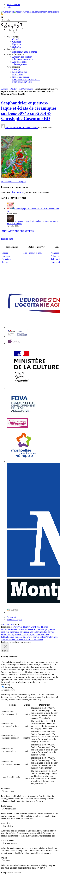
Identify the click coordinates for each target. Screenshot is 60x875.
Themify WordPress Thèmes (35, 627)
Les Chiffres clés (19, 72)
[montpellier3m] (24, 461)
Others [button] (4, 858)
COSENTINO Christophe (21, 89)
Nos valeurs (17, 74)
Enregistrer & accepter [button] (11, 872)
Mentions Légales (14, 619)
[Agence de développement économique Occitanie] (23, 417)
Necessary (9, 687)
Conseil (15, 39)
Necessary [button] (5, 684)
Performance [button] (6, 806)
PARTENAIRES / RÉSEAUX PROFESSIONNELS (26, 80)
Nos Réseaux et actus (32, 253)
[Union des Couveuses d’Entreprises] (13, 612)
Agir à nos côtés (19, 62)
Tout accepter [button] (25, 642)
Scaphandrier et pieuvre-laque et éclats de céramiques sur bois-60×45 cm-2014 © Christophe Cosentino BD (28, 110)
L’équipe (16, 69)
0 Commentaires (30, 127)
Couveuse (16, 42)
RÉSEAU (16, 47)
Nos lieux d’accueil (20, 77)
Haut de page (7, 239)
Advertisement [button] (7, 840)
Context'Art (8, 624)
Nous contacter (13, 4)
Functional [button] (5, 788)
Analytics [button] (5, 823)
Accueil (4, 89)
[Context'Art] (12, 32)
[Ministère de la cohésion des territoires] (17, 336)
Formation (16, 44)
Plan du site (12, 617)
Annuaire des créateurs (22, 57)
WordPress (18, 627)
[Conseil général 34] (17, 427)
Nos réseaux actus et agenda (24, 52)
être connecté (17, 192)
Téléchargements (19, 64)
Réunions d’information (22, 59)
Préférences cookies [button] (10, 642)
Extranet (10, 7)
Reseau (5, 262)
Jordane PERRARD (14, 127)
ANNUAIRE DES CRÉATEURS (18, 231)
